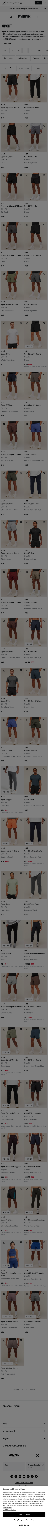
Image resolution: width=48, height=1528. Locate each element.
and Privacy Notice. (9, 1510)
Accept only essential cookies (24, 1520)
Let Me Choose (24, 1525)
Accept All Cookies (24, 1515)
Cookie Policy (7, 1508)
